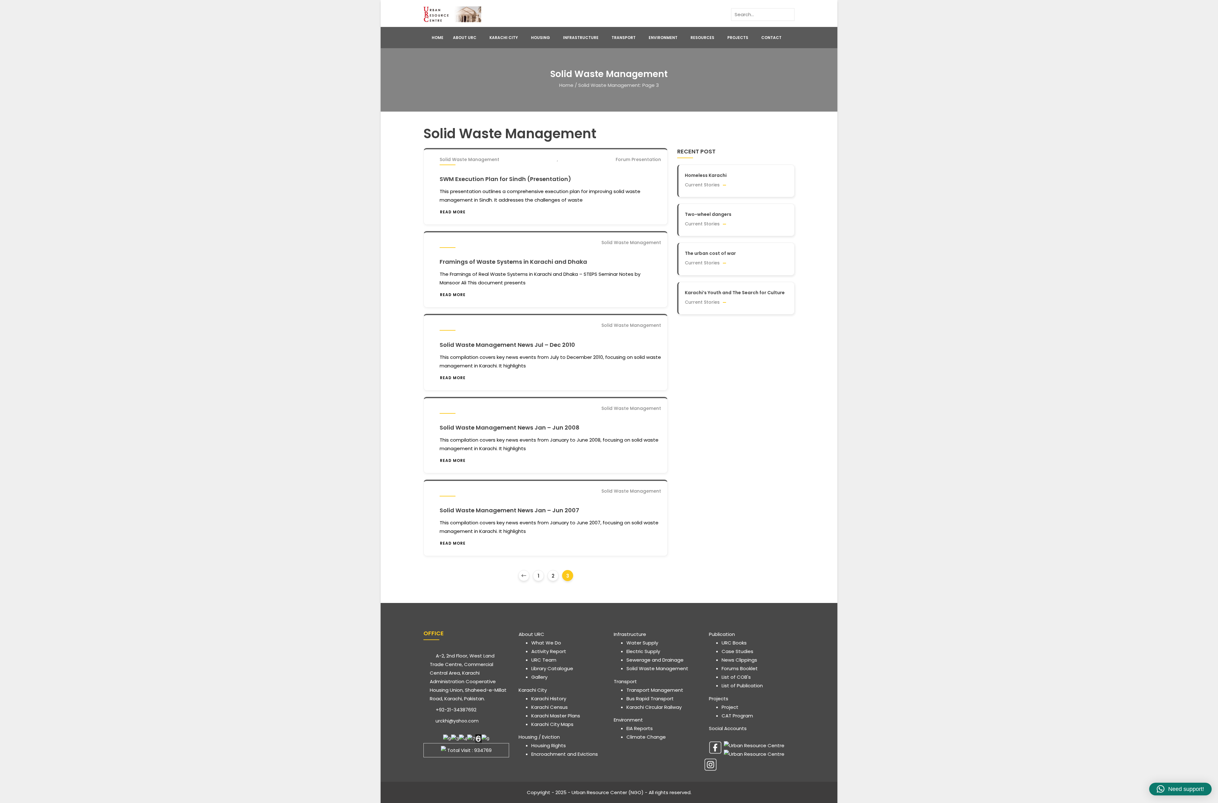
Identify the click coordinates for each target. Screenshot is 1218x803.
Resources (702, 37)
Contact (771, 37)
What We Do (546, 642)
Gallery (539, 677)
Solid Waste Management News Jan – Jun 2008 (510, 427)
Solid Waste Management (469, 159)
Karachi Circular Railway (654, 707)
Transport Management (654, 690)
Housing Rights (548, 745)
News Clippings (739, 660)
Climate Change (646, 737)
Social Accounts (728, 728)
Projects (737, 37)
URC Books (734, 642)
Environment (663, 37)
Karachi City (503, 37)
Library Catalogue (552, 668)
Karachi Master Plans (555, 715)
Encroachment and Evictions (564, 754)
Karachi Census (549, 707)
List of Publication (742, 685)
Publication (722, 634)
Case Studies (737, 651)
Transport (624, 37)
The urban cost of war (710, 253)
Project (730, 707)
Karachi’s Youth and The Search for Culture (735, 292)
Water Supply (642, 642)
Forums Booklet (740, 668)
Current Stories (702, 185)
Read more (453, 212)
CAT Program (737, 715)
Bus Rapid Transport (650, 698)
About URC (464, 37)
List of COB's (736, 677)
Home (437, 37)
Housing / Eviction (539, 737)
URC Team (543, 660)
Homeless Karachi (706, 175)
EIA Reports (639, 728)
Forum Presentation (638, 159)
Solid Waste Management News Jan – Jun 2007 (509, 510)
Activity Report (548, 651)
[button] (1180, 789)
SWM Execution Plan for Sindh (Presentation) (505, 179)
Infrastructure (581, 37)
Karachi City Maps (552, 724)
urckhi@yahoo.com (456, 721)
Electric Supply (643, 651)
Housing (540, 37)
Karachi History (548, 698)
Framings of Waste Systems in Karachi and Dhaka (513, 262)
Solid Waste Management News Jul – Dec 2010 (507, 345)
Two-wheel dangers (708, 214)
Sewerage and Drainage (655, 660)
